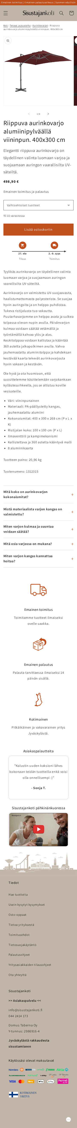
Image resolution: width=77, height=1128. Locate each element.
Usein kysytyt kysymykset (27, 904)
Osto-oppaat (18, 915)
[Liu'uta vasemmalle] (29, 114)
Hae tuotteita (18, 894)
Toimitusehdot (19, 935)
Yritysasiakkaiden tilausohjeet (30, 965)
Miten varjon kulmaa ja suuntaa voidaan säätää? (28, 529)
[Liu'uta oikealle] (48, 114)
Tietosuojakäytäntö (22, 945)
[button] (5, 13)
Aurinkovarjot (40, 25)
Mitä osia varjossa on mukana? (27, 544)
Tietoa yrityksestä (21, 925)
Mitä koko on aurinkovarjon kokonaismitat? (25, 494)
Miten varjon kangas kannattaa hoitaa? (28, 558)
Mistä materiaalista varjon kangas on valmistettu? (32, 512)
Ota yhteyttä (18, 975)
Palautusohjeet (19, 955)
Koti (5, 25)
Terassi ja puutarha (20, 25)
